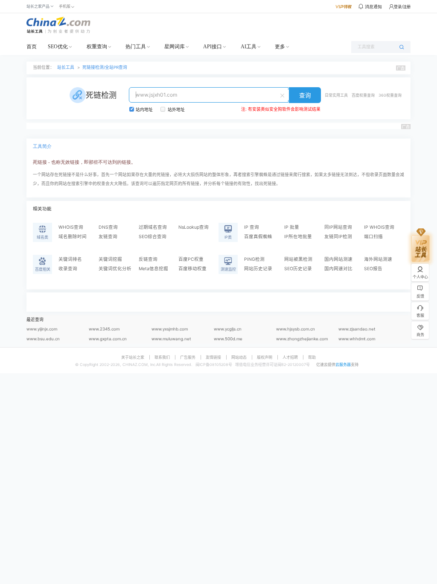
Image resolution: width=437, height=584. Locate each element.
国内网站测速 (338, 259)
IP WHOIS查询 (379, 227)
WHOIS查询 (70, 227)
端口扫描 (373, 236)
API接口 (212, 47)
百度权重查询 (363, 95)
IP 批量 (291, 227)
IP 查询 (251, 227)
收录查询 (67, 268)
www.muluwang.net (171, 338)
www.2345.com (104, 329)
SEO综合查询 (152, 236)
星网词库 (174, 47)
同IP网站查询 (338, 227)
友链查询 (108, 236)
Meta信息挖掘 (153, 268)
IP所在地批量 (298, 236)
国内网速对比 (338, 268)
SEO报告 (373, 268)
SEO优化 (58, 47)
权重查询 (97, 47)
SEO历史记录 (298, 268)
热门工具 (135, 47)
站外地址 (176, 109)
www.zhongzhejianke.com (302, 338)
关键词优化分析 (115, 268)
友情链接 (213, 357)
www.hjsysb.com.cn (295, 329)
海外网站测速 (378, 259)
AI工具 (248, 47)
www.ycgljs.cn (228, 329)
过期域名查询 (153, 227)
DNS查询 (108, 227)
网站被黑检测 (298, 259)
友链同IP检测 (338, 236)
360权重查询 (390, 95)
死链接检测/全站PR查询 (104, 67)
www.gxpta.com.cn (108, 338)
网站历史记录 (258, 268)
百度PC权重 (191, 259)
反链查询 (148, 259)
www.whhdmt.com (356, 338)
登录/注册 (402, 6)
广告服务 (187, 357)
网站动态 (239, 357)
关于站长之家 (132, 357)
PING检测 (254, 259)
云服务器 (343, 364)
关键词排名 (70, 259)
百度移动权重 (192, 268)
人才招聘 (290, 357)
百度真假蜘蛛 (258, 236)
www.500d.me (228, 338)
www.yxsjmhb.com (169, 329)
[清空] (283, 95)
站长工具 (65, 67)
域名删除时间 (72, 236)
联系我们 (162, 357)
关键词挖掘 (110, 259)
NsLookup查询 (193, 227)
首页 (31, 47)
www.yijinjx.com (41, 329)
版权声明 (264, 357)
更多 (280, 47)
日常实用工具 (336, 95)
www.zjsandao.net (357, 329)
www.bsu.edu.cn (43, 338)
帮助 (312, 357)
